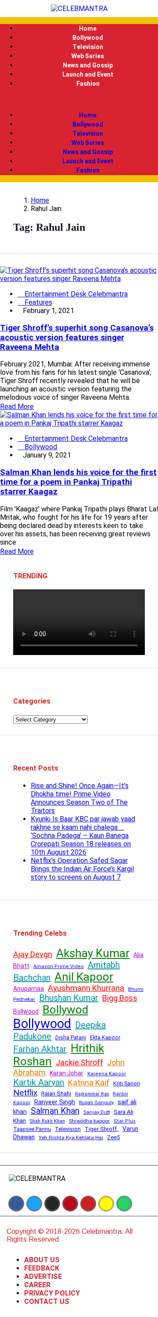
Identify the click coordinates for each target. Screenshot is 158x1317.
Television (87, 47)
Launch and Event (87, 74)
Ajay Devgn (32, 954)
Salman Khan (55, 1111)
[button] (79, 99)
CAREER (37, 1285)
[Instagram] (52, 1203)
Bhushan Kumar (68, 998)
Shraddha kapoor (89, 1121)
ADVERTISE (43, 1276)
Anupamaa (28, 988)
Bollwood (26, 1011)
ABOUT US (42, 1260)
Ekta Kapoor (105, 1038)
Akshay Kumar (92, 953)
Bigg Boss (119, 998)
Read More (17, 406)
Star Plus (125, 1121)
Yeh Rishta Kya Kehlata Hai (71, 1137)
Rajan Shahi (56, 1093)
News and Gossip (88, 65)
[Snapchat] (106, 1203)
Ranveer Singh (54, 1102)
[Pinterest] (70, 1203)
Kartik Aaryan (38, 1082)
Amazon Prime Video (58, 966)
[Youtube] (88, 1203)
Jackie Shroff (79, 1062)
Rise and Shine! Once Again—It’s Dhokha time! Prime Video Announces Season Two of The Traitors (80, 798)
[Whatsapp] (124, 1203)
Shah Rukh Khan (47, 1121)
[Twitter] (34, 1203)
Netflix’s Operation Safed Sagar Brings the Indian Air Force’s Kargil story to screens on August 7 (82, 868)
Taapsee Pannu (32, 1129)
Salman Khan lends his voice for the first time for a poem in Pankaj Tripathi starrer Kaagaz (78, 482)
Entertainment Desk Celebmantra (75, 294)
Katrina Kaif (88, 1082)
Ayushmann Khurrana (86, 988)
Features (37, 302)
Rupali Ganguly (96, 1102)
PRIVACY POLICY (52, 1293)
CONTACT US (46, 1301)
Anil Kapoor (83, 976)
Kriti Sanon (126, 1083)
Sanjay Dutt (96, 1112)
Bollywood (87, 37)
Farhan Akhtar (40, 1049)
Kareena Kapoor (106, 1074)
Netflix (25, 1093)
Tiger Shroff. (101, 1129)
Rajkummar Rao (92, 1094)
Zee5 (113, 1137)
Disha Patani (70, 1038)
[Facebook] (16, 1203)
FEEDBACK (41, 1268)
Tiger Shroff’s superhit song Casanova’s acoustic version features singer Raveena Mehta (77, 337)
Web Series (88, 56)
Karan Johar (66, 1073)
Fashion (88, 83)
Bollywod (65, 1009)
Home (88, 28)
